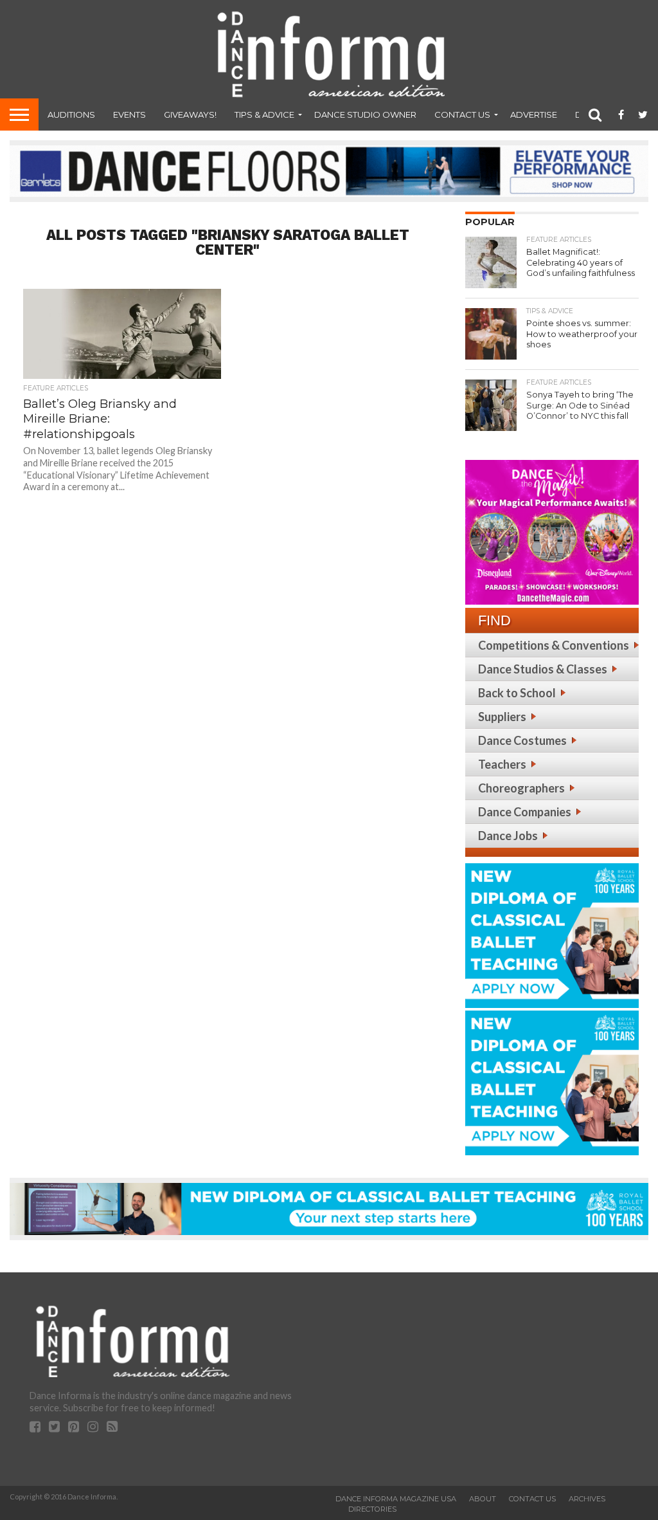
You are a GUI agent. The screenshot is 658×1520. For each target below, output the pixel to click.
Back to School (517, 693)
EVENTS (129, 114)
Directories (372, 1509)
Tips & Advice (264, 114)
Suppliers (502, 717)
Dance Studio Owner (365, 114)
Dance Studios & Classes (542, 669)
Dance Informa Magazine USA (395, 1498)
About (482, 1498)
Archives (587, 1498)
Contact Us (462, 114)
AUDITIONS (71, 114)
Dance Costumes (522, 740)
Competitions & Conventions (553, 645)
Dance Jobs (508, 836)
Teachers (502, 764)
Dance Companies (524, 812)
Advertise (533, 114)
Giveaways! (190, 114)
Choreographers (521, 788)
